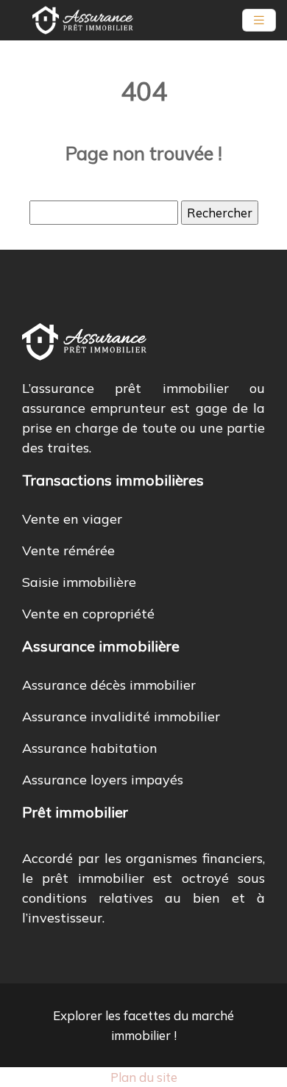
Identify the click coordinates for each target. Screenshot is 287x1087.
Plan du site (143, 1077)
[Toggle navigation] (259, 20)
